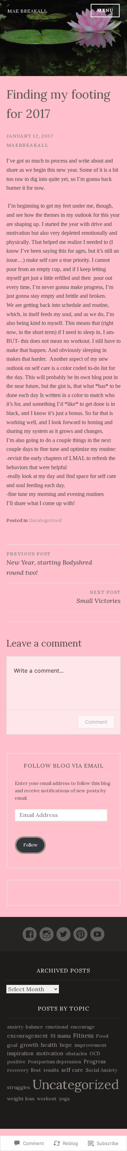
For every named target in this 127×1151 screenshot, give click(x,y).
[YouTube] (97, 931)
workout (46, 1098)
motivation (49, 1053)
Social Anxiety (101, 1070)
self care (72, 1070)
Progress (95, 1061)
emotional (57, 1027)
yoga (64, 1099)
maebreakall (27, 145)
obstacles (76, 1053)
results (51, 1070)
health (49, 1044)
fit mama (60, 1035)
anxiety (15, 1027)
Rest (36, 1070)
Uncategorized (45, 520)
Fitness (83, 1035)
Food (102, 1036)
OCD (95, 1054)
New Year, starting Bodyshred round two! (49, 564)
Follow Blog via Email (64, 765)
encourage (83, 1027)
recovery (17, 1070)
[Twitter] (63, 931)
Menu (105, 10)
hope (66, 1045)
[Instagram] (47, 931)
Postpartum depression (54, 1062)
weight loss (21, 1098)
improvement (90, 1045)
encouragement (27, 1035)
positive (16, 1061)
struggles (18, 1087)
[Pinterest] (80, 931)
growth (29, 1045)
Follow (30, 845)
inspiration (20, 1053)
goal (12, 1045)
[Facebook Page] (30, 931)
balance (34, 1027)
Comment (96, 722)
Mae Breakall (27, 11)
